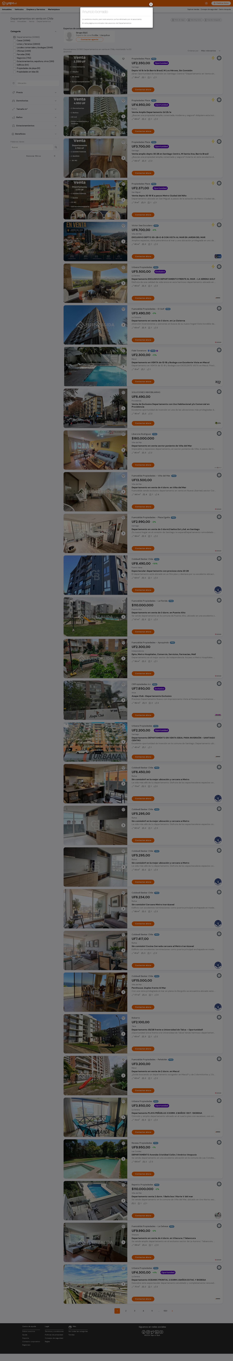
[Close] (151, 5)
